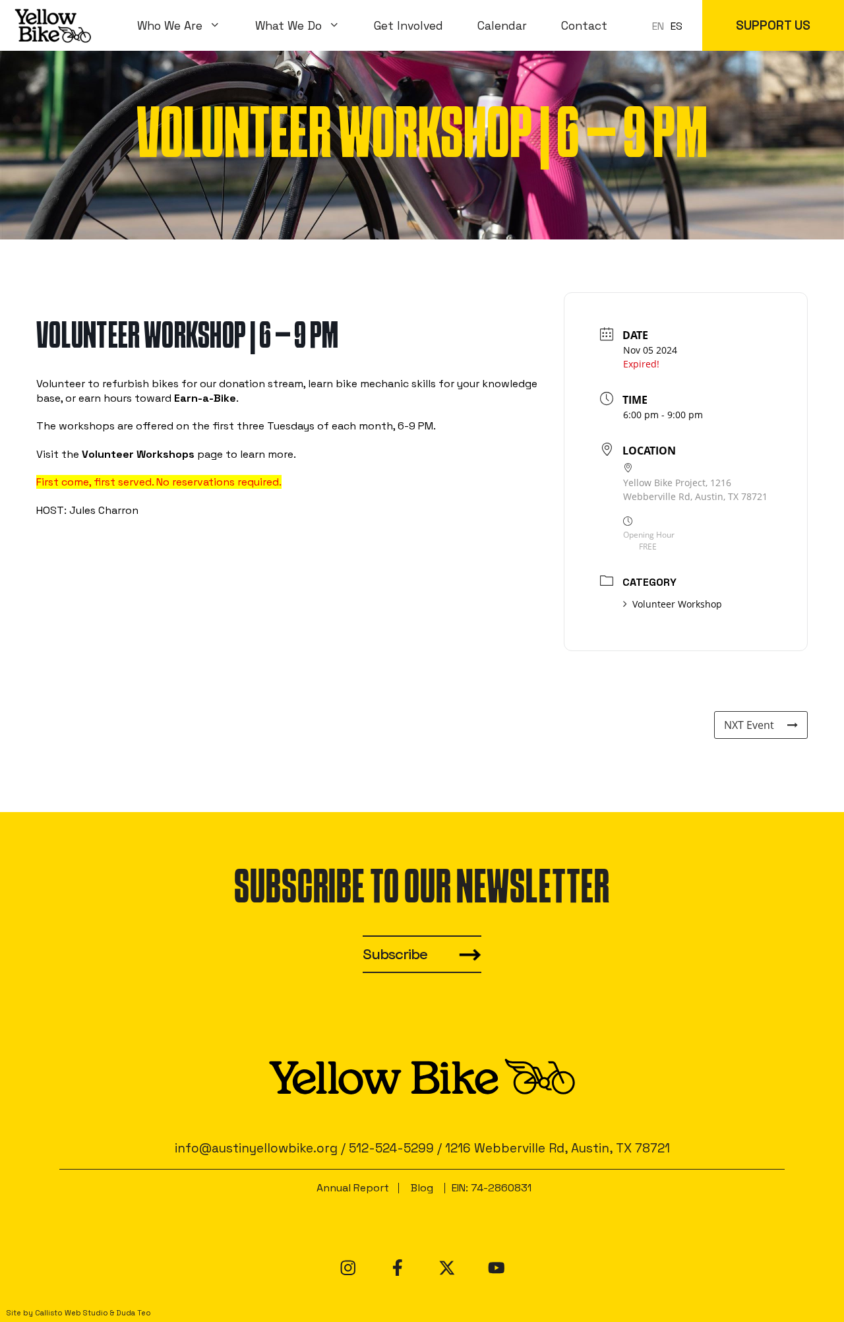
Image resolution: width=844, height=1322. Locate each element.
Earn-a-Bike (205, 398)
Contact (584, 25)
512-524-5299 (391, 1148)
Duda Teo (133, 1312)
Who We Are (169, 25)
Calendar (502, 25)
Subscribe (395, 954)
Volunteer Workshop (677, 604)
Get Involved (408, 25)
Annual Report (352, 1188)
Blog (422, 1188)
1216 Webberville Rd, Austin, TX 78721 (557, 1148)
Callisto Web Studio (71, 1312)
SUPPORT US (773, 25)
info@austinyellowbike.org (256, 1148)
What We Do (288, 25)
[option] (676, 26)
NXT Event (749, 725)
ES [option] (676, 26)
